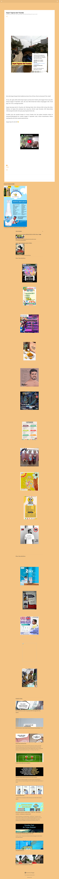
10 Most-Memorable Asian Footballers (23, 763)
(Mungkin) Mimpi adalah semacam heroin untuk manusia (26, 777)
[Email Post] (7, 165)
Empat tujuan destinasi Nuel (21, 743)
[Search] (5, 1)
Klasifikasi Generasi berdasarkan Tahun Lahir (24, 864)
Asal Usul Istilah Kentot (20, 795)
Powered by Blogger (30, 872)
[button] (7, 16)
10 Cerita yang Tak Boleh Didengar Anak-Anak (24, 833)
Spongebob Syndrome (20, 850)
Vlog (8, 167)
